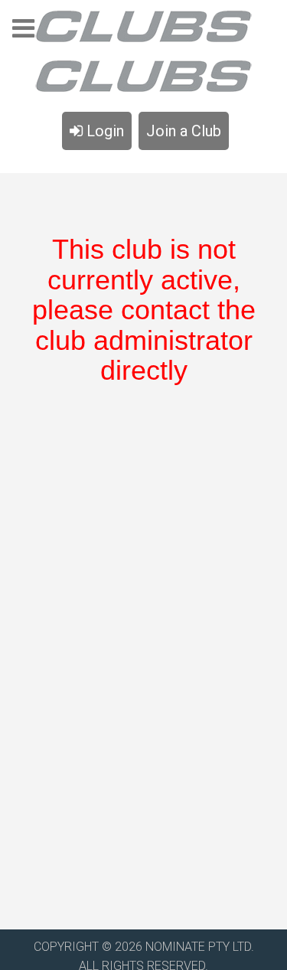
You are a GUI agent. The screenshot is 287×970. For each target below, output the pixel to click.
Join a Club (183, 131)
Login (103, 131)
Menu (23, 33)
